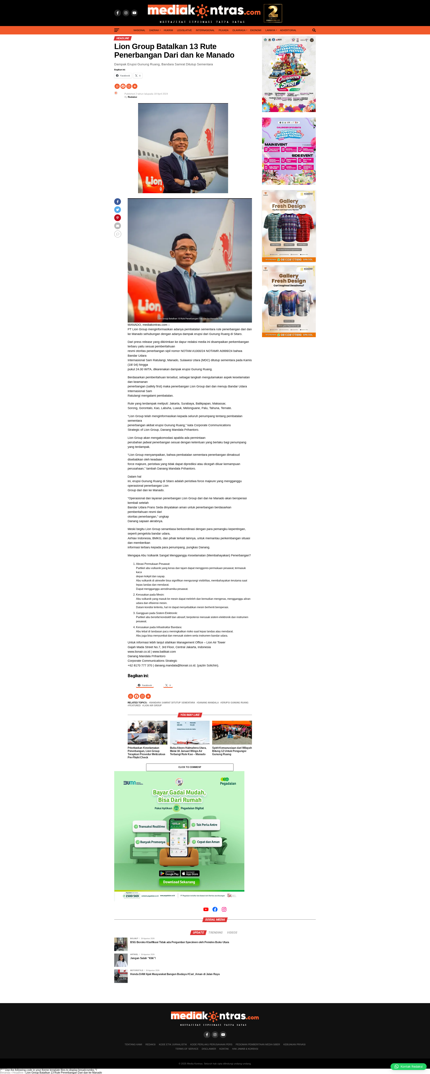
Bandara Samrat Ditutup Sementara (172, 703)
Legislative (184, 30)
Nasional (139, 30)
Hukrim (168, 30)
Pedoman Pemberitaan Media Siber (258, 1044)
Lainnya (270, 30)
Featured (135, 706)
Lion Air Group (153, 706)
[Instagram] (129, 86)
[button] (409, 1066)
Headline (17, 1072)
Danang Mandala (208, 703)
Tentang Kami (133, 1044)
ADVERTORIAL (288, 30)
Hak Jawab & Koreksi (245, 1048)
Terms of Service (186, 1048)
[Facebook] (123, 86)
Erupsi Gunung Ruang (235, 703)
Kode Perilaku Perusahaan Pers (211, 1044)
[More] (134, 86)
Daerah (154, 30)
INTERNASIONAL (205, 30)
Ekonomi (255, 30)
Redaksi (132, 97)
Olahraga (238, 30)
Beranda (5, 1072)
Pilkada (223, 30)
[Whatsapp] (117, 86)
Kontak (224, 1048)
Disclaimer (209, 1048)
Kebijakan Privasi (294, 1044)
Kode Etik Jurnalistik (173, 1044)
